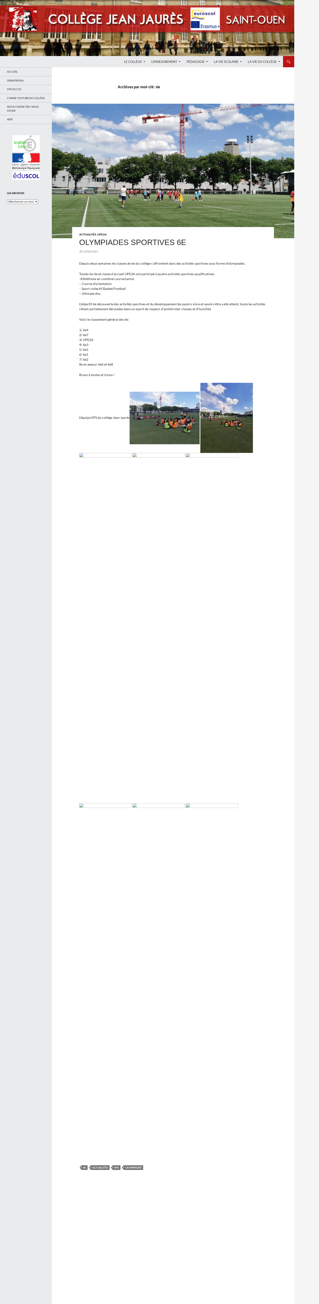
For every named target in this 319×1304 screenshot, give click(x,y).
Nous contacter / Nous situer (23, 108)
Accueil (12, 71)
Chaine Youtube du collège (26, 97)
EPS (116, 1167)
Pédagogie (196, 62)
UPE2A (102, 234)
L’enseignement (164, 62)
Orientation (15, 80)
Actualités (87, 234)
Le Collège (133, 62)
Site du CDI (14, 89)
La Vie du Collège (262, 62)
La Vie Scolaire (226, 62)
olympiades (133, 1167)
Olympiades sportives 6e (132, 242)
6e (84, 1167)
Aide (10, 119)
